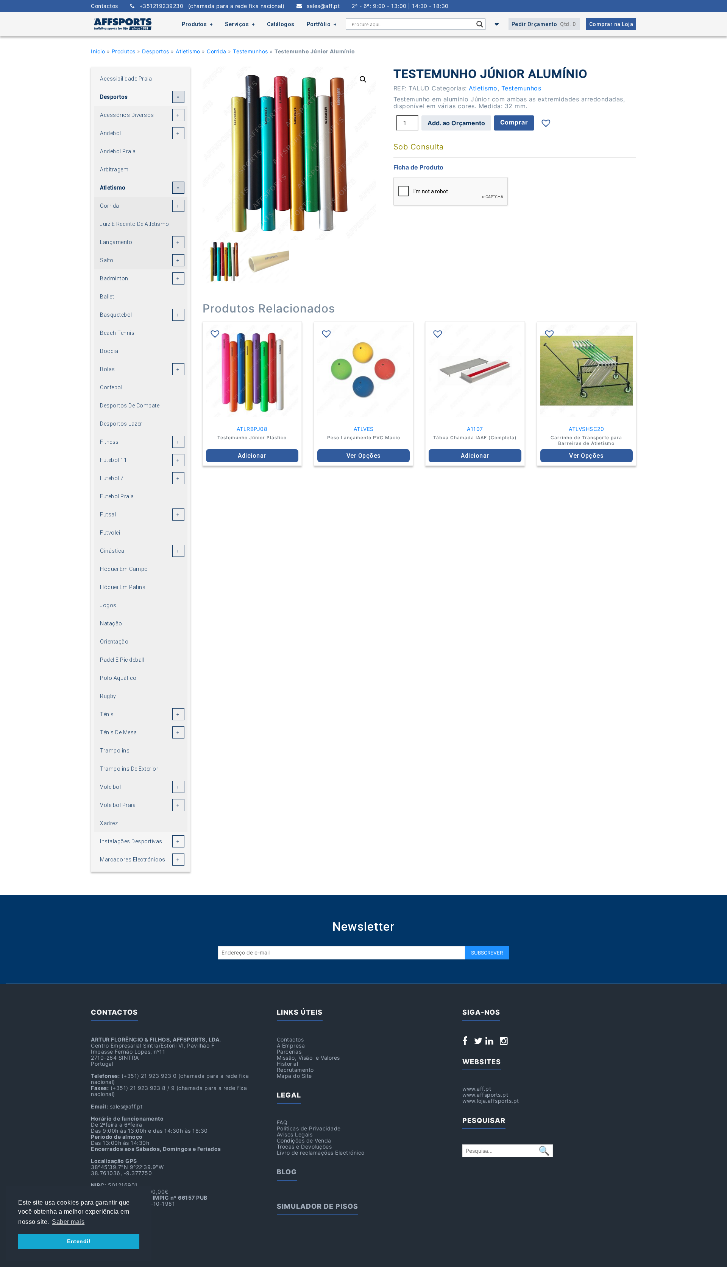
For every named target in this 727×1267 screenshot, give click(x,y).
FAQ (282, 1122)
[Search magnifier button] (479, 24)
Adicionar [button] (252, 455)
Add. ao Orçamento (456, 123)
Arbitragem (114, 169)
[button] (363, 79)
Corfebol (111, 387)
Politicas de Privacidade (309, 1128)
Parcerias (289, 1051)
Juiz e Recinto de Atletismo (134, 224)
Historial (287, 1063)
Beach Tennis (117, 333)
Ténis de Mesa (118, 732)
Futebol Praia (117, 496)
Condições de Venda (304, 1140)
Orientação (114, 642)
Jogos (108, 605)
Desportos (155, 51)
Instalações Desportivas (131, 841)
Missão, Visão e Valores (308, 1057)
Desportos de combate (129, 406)
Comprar (514, 122)
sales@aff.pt (321, 6)
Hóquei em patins (122, 587)
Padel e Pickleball (122, 660)
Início (98, 51)
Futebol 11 (113, 460)
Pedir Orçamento (544, 24)
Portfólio (319, 24)
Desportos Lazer (121, 424)
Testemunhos (250, 51)
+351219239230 (209, 6)
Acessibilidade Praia (126, 79)
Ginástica (112, 551)
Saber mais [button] (68, 1222)
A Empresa (291, 1045)
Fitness (109, 442)
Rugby (108, 696)
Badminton (114, 278)
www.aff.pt (476, 1088)
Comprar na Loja (611, 24)
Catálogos (281, 24)
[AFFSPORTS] (122, 24)
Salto (107, 260)
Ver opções (363, 455)
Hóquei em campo (124, 569)
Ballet (107, 297)
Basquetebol (116, 315)
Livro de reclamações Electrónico (321, 1152)
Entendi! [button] (78, 1241)
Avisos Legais (295, 1134)
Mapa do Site (294, 1076)
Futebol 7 (112, 478)
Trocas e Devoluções (304, 1146)
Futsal (108, 514)
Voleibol (110, 787)
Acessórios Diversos (127, 115)
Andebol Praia (118, 151)
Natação (111, 623)
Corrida (216, 51)
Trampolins (114, 751)
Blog (287, 1172)
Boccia (109, 351)
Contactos (104, 6)
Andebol (110, 133)
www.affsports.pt (485, 1094)
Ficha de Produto (418, 167)
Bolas (107, 369)
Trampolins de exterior (129, 769)
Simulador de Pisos (317, 1206)
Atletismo (188, 51)
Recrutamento (295, 1069)
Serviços (237, 24)
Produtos (194, 24)
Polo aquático (118, 678)
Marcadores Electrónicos (132, 860)
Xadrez (109, 823)
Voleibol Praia (118, 805)
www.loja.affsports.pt (490, 1101)
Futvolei (110, 533)
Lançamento (116, 242)
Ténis (107, 714)
